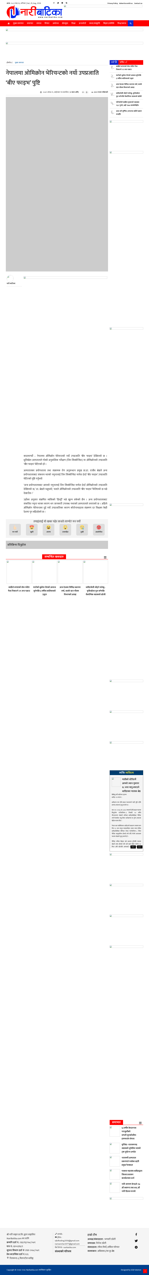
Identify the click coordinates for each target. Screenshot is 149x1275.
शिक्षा (73, 23)
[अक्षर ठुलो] (86, 92)
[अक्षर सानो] (83, 92)
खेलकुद (65, 23)
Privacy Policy (113, 3)
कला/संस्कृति (94, 23)
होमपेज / (10, 62)
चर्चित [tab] (122, 62)
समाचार (30, 23)
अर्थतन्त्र (56, 23)
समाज (38, 23)
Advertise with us (126, 3)
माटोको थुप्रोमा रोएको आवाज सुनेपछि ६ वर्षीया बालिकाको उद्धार (128, 77)
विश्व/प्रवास (121, 23)
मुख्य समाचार (18, 23)
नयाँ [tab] (112, 62)
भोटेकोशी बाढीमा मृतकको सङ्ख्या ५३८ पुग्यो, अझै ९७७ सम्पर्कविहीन (127, 104)
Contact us (138, 3)
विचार (47, 23)
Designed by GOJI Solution (131, 1270)
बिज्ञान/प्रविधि (108, 23)
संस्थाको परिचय (63, 1251)
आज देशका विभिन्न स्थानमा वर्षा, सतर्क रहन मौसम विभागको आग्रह (129, 86)
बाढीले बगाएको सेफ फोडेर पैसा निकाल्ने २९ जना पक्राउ (126, 68)
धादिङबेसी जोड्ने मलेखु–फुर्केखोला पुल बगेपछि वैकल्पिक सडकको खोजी (129, 95)
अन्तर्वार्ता (82, 23)
